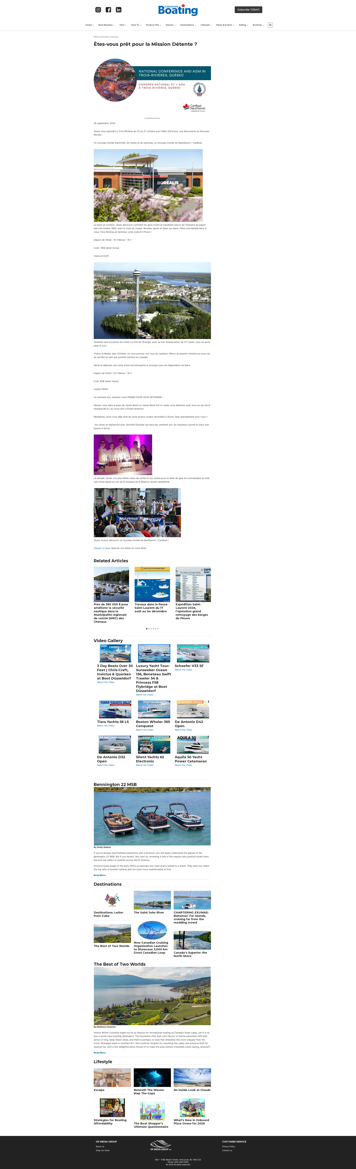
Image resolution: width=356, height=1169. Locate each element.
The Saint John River (149, 912)
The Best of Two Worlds (111, 946)
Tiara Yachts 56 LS (113, 722)
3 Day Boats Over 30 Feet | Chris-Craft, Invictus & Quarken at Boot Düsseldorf (115, 672)
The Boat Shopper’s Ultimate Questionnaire (151, 1125)
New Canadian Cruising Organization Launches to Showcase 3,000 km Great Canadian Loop (151, 947)
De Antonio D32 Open (111, 759)
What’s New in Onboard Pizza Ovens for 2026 (191, 1121)
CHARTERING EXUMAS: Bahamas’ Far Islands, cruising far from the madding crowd (191, 917)
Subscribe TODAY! (248, 9)
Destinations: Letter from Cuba (108, 914)
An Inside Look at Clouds (192, 1090)
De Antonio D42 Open (189, 724)
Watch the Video (105, 682)
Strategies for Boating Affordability (110, 1121)
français (114, 37)
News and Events (101, 37)
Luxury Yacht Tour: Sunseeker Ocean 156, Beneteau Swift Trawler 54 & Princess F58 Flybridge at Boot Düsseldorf (153, 678)
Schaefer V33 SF (189, 666)
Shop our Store (102, 1150)
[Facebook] (108, 9)
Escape (99, 1090)
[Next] (206, 596)
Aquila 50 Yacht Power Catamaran (191, 759)
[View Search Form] (270, 24)
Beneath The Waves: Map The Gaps (149, 1091)
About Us (100, 1146)
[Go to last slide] (98, 596)
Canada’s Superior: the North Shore (190, 954)
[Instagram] (98, 9)
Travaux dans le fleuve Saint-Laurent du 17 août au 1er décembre (151, 608)
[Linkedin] (118, 9)
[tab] (146, 628)
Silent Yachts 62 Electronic (150, 759)
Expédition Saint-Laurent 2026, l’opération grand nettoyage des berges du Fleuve (192, 611)
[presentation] (111, 584)
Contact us (227, 1150)
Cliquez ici (99, 548)
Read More (100, 875)
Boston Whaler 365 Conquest (153, 724)
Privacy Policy (228, 1146)
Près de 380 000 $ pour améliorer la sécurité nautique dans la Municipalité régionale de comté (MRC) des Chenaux (111, 613)
